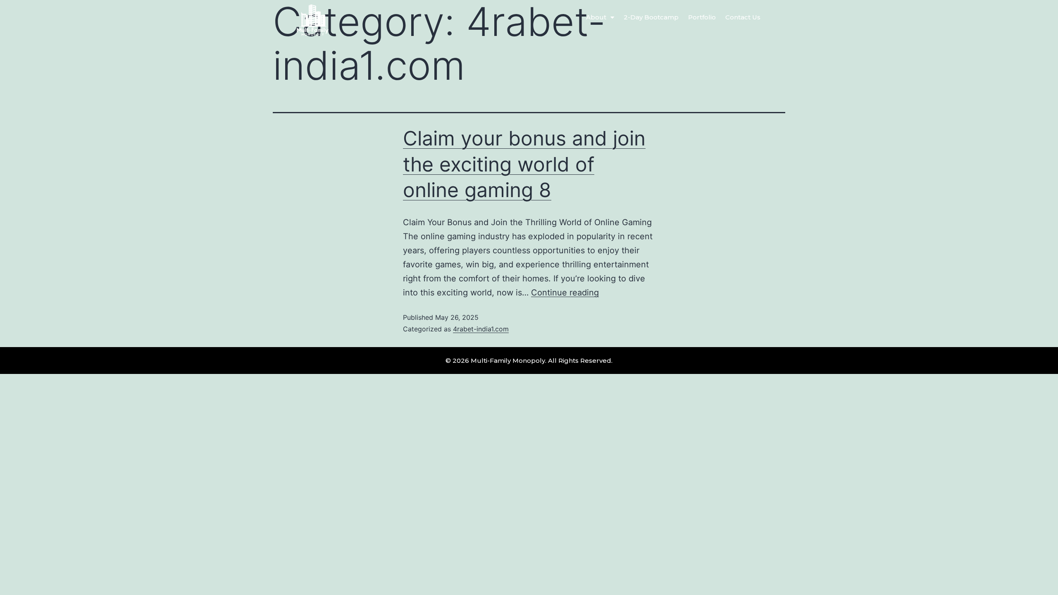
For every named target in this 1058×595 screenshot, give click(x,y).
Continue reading (565, 293)
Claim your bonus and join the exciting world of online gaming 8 (524, 164)
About (596, 17)
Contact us (742, 17)
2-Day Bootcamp (651, 17)
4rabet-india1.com (481, 329)
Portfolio (702, 17)
